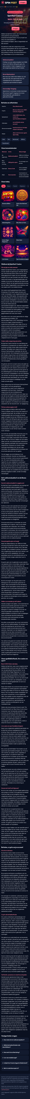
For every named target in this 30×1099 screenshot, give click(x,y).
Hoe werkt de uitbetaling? (12, 1052)
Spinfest (2, 6)
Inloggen (22, 2)
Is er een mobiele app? (10, 1057)
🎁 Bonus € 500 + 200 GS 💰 (11, 6)
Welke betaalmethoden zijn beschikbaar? (11, 1046)
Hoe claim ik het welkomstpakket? (14, 1040)
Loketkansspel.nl (5, 1089)
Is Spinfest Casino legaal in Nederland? (15, 1063)
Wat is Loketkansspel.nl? (11, 1068)
